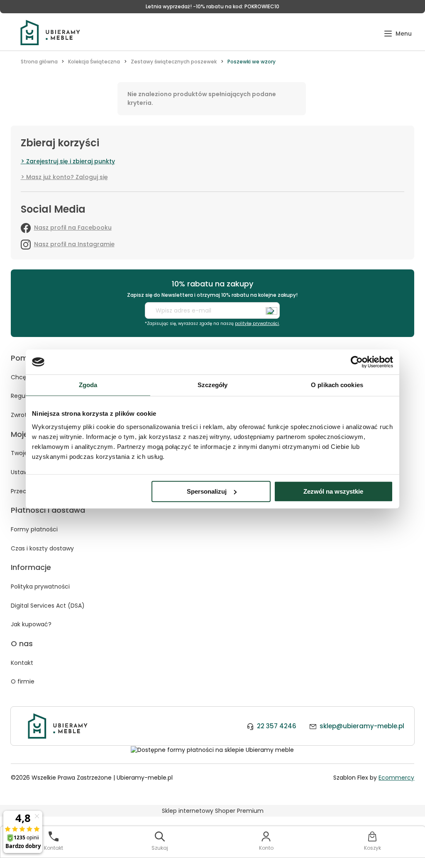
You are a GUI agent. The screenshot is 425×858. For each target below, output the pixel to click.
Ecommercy (396, 777)
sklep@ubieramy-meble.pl (362, 726)
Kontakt (22, 663)
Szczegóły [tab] (213, 384)
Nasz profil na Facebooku (73, 227)
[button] (398, 33)
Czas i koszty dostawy (42, 548)
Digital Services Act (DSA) (48, 605)
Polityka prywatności (40, 586)
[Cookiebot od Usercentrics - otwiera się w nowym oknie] (356, 362)
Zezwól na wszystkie (333, 491)
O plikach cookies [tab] (337, 384)
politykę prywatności (257, 323)
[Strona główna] (50, 32)
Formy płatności (34, 529)
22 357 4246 (276, 726)
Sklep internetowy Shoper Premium (213, 811)
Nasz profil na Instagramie (74, 244)
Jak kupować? (31, 624)
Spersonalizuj (207, 491)
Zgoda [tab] (88, 384)
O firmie (22, 681)
